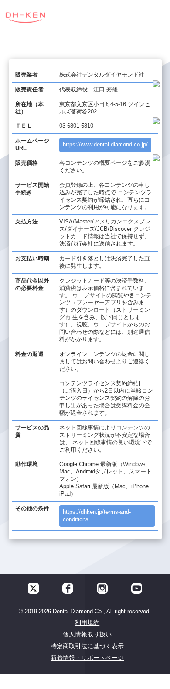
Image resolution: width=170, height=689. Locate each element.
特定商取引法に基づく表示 (87, 645)
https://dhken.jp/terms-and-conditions (97, 516)
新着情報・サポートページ (87, 657)
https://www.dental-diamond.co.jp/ (105, 144)
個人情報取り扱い (87, 634)
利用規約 (87, 622)
